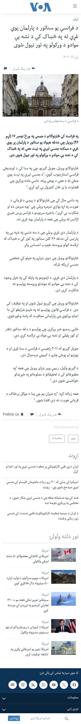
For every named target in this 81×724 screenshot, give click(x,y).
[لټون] (66, 718)
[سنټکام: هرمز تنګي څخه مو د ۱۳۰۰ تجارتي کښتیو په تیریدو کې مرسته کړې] (63, 599)
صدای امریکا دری (40, 718)
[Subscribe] (12, 684)
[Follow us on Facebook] (74, 684)
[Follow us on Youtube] (53, 684)
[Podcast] (23, 684)
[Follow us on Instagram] (43, 684)
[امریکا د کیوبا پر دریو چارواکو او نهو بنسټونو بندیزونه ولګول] (63, 626)
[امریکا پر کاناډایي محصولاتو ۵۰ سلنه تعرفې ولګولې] (63, 555)
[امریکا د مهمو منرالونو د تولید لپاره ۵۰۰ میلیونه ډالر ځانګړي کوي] (63, 577)
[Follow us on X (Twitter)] (64, 684)
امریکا (45, 551)
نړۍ (75, 19)
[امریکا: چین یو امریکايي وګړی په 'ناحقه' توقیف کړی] (63, 648)
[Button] (24, 68)
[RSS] (33, 684)
